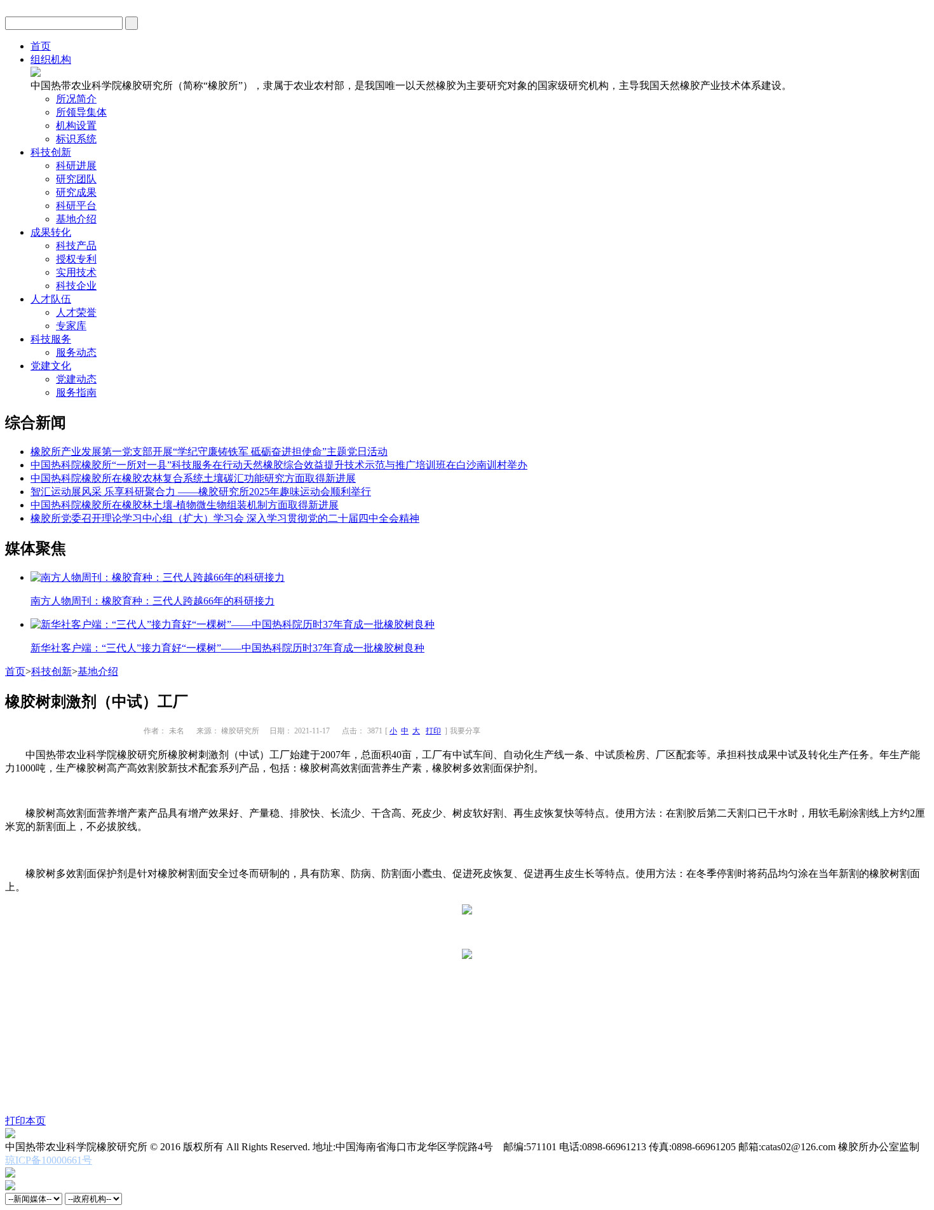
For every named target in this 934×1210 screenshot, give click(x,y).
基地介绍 (76, 219)
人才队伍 (50, 299)
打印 (433, 730)
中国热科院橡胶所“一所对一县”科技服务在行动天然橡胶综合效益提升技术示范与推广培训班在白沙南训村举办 (278, 464)
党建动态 (76, 379)
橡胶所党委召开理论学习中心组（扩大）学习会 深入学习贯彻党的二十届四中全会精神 (224, 518)
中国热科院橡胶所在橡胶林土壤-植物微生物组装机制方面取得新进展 (184, 505)
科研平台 (76, 205)
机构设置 (76, 125)
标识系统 (76, 138)
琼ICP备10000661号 (48, 1160)
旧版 (919, 22)
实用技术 (76, 272)
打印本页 (25, 1120)
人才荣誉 (76, 312)
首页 (40, 46)
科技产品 (76, 245)
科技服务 (50, 339)
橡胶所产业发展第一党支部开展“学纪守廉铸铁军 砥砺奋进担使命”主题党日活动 (209, 451)
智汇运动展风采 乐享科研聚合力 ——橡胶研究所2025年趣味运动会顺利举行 (200, 491)
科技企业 (76, 285)
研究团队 (76, 178)
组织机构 (50, 59)
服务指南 (76, 392)
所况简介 (76, 98)
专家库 (71, 325)
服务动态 (76, 352)
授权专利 (76, 259)
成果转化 (50, 232)
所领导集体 (81, 112)
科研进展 (76, 165)
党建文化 (50, 365)
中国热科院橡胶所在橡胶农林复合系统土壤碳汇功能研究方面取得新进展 (193, 478)
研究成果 (76, 192)
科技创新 (50, 152)
